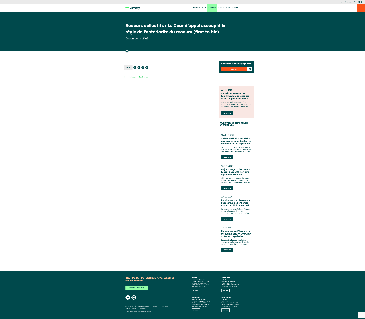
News (228, 8)
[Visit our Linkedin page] (359, 2)
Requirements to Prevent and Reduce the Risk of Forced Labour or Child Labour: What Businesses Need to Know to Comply (236, 203)
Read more (227, 113)
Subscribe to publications (136, 287)
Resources (212, 8)
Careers (340, 2)
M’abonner (233, 69)
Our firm (235, 8)
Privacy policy (143, 308)
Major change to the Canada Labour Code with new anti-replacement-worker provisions (235, 172)
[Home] (132, 7)
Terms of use (164, 306)
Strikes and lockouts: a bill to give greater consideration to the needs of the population (236, 141)
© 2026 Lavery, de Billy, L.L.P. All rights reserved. (138, 311)
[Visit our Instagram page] (361, 2)
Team (204, 8)
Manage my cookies (130, 308)
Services (196, 8)
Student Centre (129, 306)
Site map (155, 306)
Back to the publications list (138, 77)
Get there (195, 290)
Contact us (348, 2)
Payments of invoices (143, 306)
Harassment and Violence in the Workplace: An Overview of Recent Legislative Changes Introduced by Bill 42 (236, 234)
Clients (221, 8)
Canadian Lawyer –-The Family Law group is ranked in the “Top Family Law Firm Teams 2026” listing (235, 96)
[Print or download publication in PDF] (127, 52)
